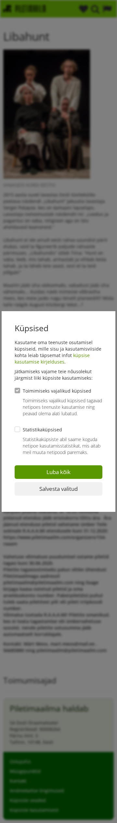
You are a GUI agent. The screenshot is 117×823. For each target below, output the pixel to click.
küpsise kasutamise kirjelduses (52, 358)
